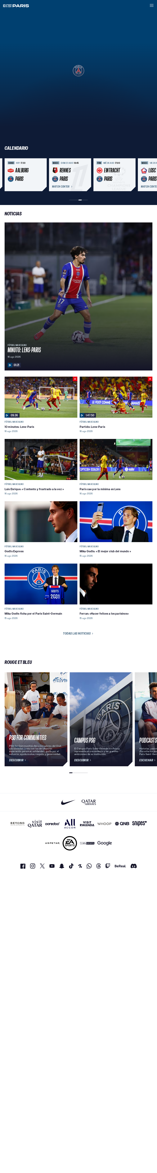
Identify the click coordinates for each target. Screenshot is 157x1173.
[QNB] (122, 823)
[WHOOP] (104, 823)
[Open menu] (151, 5)
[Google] (104, 843)
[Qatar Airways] (89, 802)
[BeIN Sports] (87, 843)
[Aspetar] (52, 843)
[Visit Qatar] (35, 823)
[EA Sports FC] (70, 843)
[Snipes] (139, 823)
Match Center (60, 186)
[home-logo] (16, 5)
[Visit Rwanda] (87, 823)
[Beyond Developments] (17, 823)
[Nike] (68, 802)
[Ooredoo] (52, 823)
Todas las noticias (77, 633)
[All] (70, 823)
